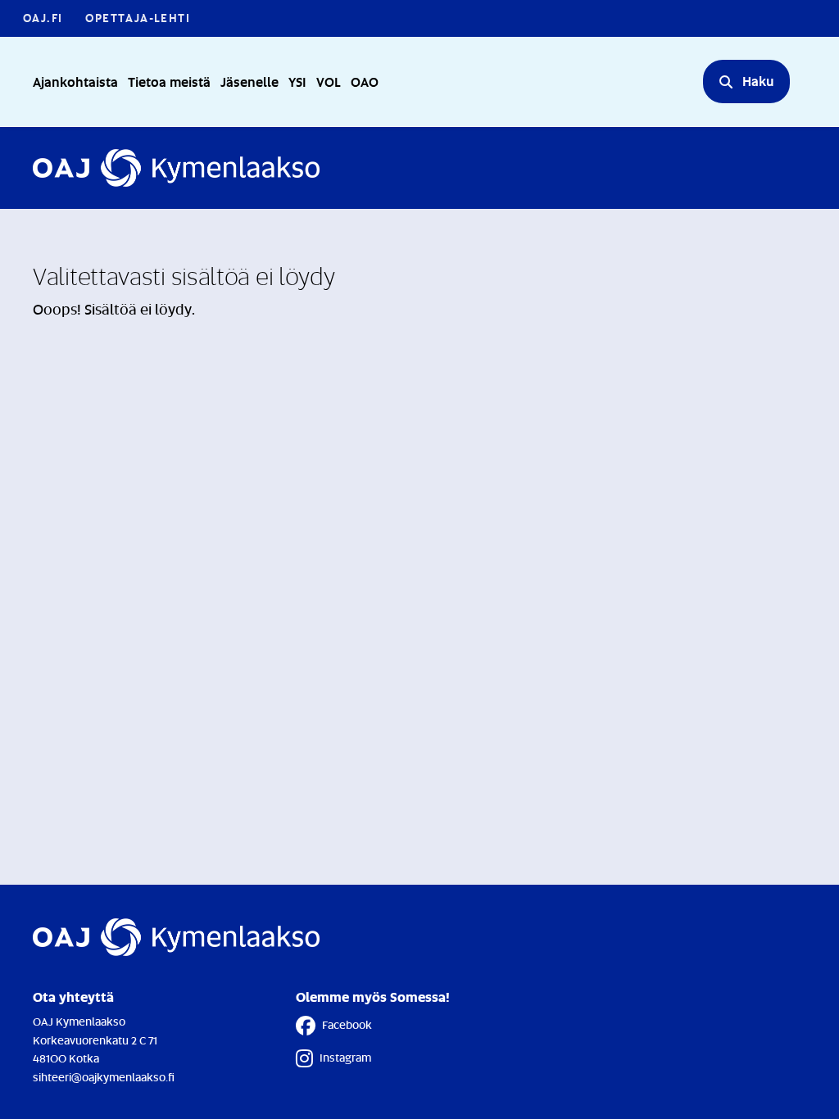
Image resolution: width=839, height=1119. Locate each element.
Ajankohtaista (75, 81)
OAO (365, 81)
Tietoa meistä (169, 81)
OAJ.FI (42, 17)
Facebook (347, 1024)
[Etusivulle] (176, 168)
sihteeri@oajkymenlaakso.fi (104, 1077)
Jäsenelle (249, 81)
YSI (297, 81)
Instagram (345, 1057)
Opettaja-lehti (137, 17)
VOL (328, 81)
